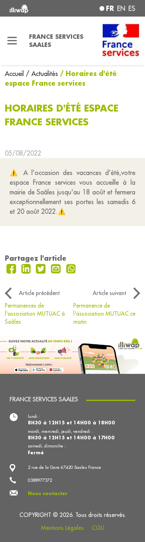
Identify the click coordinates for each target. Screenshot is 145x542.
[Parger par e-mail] (56, 268)
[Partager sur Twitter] (41, 268)
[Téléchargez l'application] (72, 354)
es (131, 8)
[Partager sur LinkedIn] (27, 268)
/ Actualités (42, 74)
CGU (98, 527)
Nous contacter (48, 493)
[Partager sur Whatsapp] (71, 268)
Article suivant (109, 293)
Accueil (15, 74)
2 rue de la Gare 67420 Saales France (64, 467)
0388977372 (40, 480)
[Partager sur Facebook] (12, 268)
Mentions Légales (62, 527)
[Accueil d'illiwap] (33, 8)
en (121, 8)
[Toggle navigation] (12, 40)
